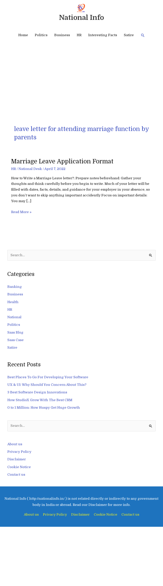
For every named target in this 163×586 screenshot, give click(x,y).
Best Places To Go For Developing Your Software (47, 377)
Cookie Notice (19, 467)
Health (12, 302)
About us (14, 444)
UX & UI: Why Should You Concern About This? (46, 385)
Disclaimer (16, 459)
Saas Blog (15, 332)
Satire (129, 35)
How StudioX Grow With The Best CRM (39, 400)
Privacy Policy (19, 452)
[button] (143, 35)
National (14, 317)
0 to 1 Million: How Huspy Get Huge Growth (43, 407)
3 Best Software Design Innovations (37, 392)
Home (23, 35)
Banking (14, 287)
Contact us (16, 474)
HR (79, 35)
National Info (81, 17)
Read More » (21, 211)
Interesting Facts (102, 35)
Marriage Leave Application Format (62, 161)
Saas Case (15, 340)
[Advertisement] (81, 95)
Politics (41, 35)
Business (62, 35)
